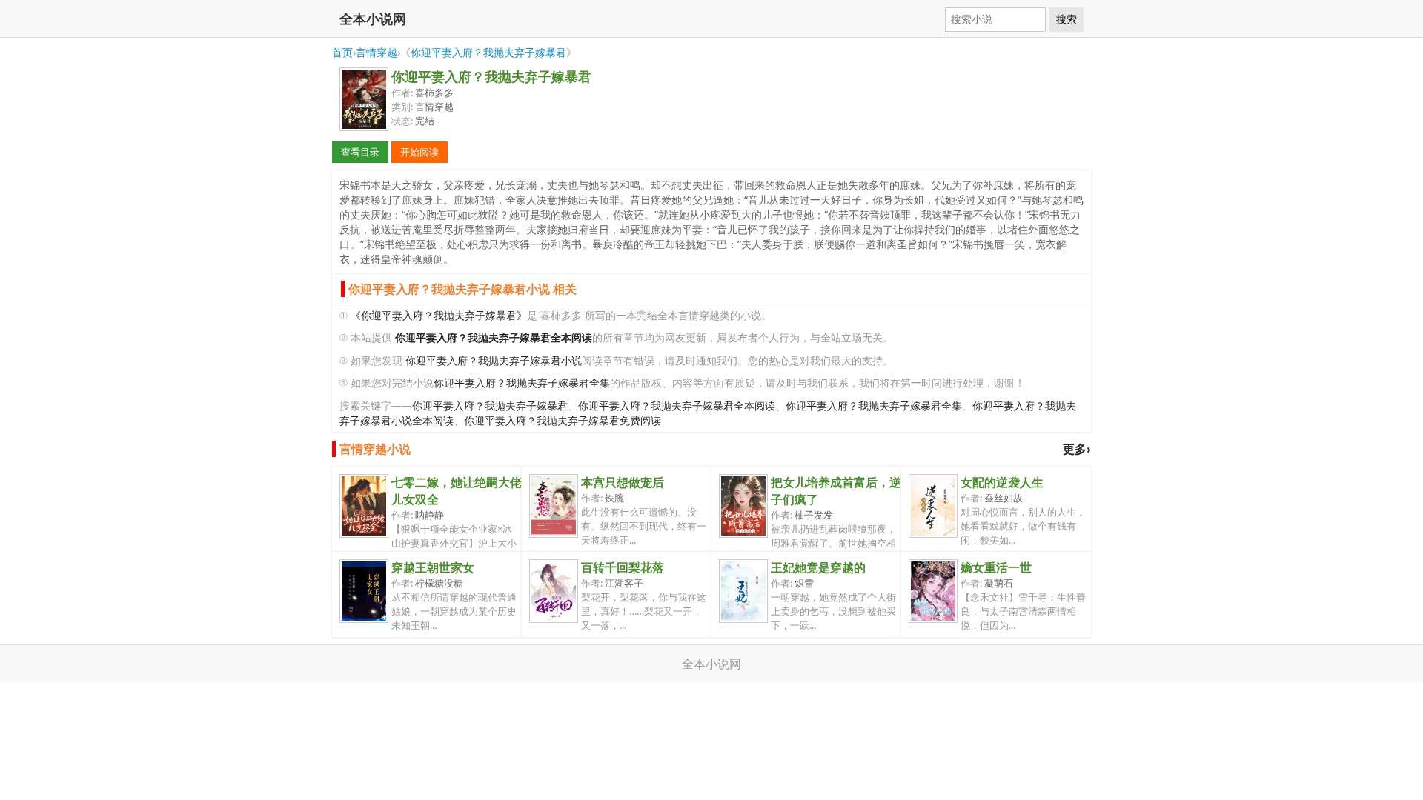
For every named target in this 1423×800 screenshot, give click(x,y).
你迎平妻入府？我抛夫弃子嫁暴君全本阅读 (676, 406)
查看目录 (360, 152)
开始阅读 (419, 152)
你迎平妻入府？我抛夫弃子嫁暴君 (488, 52)
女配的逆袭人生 (1002, 482)
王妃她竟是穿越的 (818, 567)
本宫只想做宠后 (622, 482)
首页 (342, 52)
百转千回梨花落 (622, 567)
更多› (1077, 449)
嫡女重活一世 (996, 567)
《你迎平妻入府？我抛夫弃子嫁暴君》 (439, 315)
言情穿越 (376, 52)
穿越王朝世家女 (432, 567)
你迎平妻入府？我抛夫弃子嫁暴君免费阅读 (562, 420)
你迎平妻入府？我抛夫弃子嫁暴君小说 (493, 360)
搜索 (1066, 19)
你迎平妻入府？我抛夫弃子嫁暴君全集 (522, 383)
